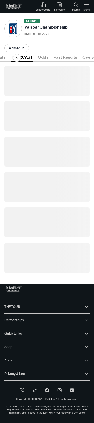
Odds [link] (43, 57)
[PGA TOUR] (13, 288)
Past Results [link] (65, 57)
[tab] (22, 58)
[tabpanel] (47, 167)
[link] (13, 6)
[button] (16, 48)
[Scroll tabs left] (17, 58)
